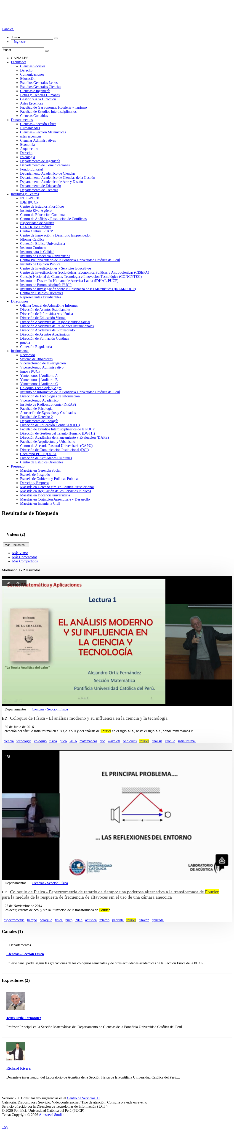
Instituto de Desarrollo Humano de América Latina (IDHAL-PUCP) (69, 281)
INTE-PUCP (29, 198)
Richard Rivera (18, 1068)
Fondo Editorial (31, 169)
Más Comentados (24, 557)
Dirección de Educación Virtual (43, 318)
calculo (170, 741)
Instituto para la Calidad (37, 252)
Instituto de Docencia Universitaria (45, 256)
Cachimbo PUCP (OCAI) (38, 454)
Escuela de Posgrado (35, 474)
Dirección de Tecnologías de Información (50, 396)
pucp (63, 741)
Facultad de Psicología (36, 408)
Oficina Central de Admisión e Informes (49, 305)
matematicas (88, 741)
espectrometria (14, 920)
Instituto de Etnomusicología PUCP (46, 285)
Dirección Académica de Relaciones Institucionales (57, 326)
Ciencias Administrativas (38, 140)
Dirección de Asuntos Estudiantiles (45, 309)
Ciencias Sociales (32, 66)
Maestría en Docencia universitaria (45, 495)
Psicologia (27, 157)
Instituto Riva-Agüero (36, 210)
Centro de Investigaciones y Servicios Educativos (55, 268)
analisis (157, 741)
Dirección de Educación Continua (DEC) (50, 425)
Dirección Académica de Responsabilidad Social (55, 322)
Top (5, 1127)
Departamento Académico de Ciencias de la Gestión (57, 177)
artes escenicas (30, 136)
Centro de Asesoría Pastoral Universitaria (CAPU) (56, 446)
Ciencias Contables (34, 116)
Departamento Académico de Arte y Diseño (51, 182)
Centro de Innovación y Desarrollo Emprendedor (55, 235)
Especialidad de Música (37, 223)
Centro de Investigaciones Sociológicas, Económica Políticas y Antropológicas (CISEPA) (84, 272)
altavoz (144, 920)
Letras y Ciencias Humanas (40, 95)
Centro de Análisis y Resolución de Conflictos (53, 219)
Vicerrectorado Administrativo (42, 367)
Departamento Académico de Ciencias (47, 173)
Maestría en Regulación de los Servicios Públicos (55, 491)
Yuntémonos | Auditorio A (39, 375)
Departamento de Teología (39, 421)
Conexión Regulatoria (36, 347)
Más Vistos (20, 553)
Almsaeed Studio (51, 1115)
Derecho (26, 70)
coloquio (40, 741)
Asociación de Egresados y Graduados (48, 413)
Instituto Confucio (33, 248)
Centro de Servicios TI (83, 1098)
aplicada (158, 920)
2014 (78, 920)
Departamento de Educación (40, 186)
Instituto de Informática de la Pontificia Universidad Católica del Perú (70, 392)
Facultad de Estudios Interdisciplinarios (48, 111)
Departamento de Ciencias (39, 190)
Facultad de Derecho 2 (36, 417)
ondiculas (130, 741)
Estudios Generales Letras (39, 83)
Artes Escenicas (31, 103)
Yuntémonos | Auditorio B (39, 380)
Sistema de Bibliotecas (36, 359)
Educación (27, 78)
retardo (104, 920)
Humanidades (30, 128)
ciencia (9, 741)
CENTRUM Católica (35, 227)
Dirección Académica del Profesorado (47, 330)
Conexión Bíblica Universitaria (42, 243)
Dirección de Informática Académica (46, 314)
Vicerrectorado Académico (39, 400)
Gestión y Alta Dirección (38, 99)
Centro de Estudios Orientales (41, 293)
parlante (118, 920)
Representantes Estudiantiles (40, 297)
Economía (27, 144)
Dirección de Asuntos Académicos (45, 334)
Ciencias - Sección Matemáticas (43, 132)
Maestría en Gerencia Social (40, 470)
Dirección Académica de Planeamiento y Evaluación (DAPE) (64, 437)
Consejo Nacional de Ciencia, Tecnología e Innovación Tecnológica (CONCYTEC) (81, 276)
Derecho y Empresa (34, 483)
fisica (53, 741)
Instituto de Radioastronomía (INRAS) (48, 404)
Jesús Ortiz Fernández (23, 1018)
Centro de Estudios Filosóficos (42, 206)
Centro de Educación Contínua (42, 215)
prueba (25, 342)
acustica (91, 920)
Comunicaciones (32, 74)
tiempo (32, 920)
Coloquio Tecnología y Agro (40, 388)
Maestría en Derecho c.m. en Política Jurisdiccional (57, 487)
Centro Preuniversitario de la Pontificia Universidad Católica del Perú (70, 260)
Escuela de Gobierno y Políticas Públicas (49, 479)
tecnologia (23, 741)
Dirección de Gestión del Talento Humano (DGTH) (57, 433)
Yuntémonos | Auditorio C (39, 384)
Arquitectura (29, 149)
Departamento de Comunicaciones (45, 165)
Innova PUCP (30, 371)
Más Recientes (16, 545)
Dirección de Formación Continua (44, 338)
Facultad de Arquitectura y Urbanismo (47, 441)
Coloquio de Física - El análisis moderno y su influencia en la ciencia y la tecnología (89, 718)
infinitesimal (187, 741)
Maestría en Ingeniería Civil (40, 503)
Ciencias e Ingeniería (35, 91)
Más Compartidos (25, 561)
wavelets (114, 741)
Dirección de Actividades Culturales (46, 458)
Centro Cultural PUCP (36, 231)
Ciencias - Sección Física (38, 124)
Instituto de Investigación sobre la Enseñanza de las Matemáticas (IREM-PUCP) (78, 289)
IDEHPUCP (29, 202)
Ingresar (18, 42)
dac (102, 741)
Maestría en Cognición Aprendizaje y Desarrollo (55, 499)
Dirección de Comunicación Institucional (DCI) (54, 450)
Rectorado (27, 355)
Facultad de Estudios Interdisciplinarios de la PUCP (57, 429)
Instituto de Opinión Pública (40, 264)
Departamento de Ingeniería (40, 161)
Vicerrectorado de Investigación (43, 363)
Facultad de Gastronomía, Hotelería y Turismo (53, 107)
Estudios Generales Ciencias (40, 87)
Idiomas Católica (32, 239)
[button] (8, 29)
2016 (73, 741)
